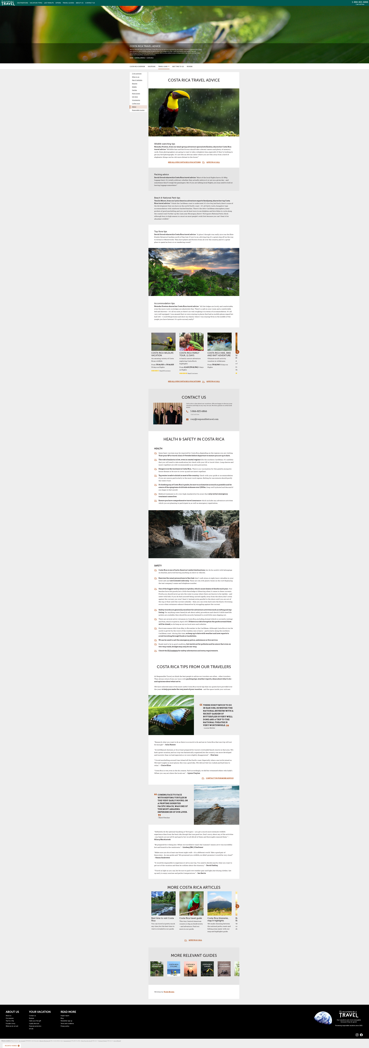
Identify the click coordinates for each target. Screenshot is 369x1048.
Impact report (65, 1015)
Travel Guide (163, 66)
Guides (68, 3)
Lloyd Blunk (117, 1041)
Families (134, 90)
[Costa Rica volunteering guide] (224, 970)
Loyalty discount (34, 1023)
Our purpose (10, 1018)
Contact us (32, 1015)
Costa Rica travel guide (190, 918)
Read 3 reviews (193, 373)
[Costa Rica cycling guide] (173, 970)
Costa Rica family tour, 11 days (189, 354)
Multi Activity (136, 93)
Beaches (134, 83)
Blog (62, 1018)
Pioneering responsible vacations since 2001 (348, 1025)
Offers (58, 3)
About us (8, 1015)
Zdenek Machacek (44, 1041)
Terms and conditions (67, 1023)
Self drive (135, 97)
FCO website (172, 651)
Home (131, 57)
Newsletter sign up (66, 1021)
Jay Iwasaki (22, 1041)
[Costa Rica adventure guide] (156, 970)
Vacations (151, 66)
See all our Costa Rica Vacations (184, 162)
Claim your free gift (35, 1021)
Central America (140, 57)
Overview (137, 66)
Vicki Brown (169, 992)
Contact (90, 3)
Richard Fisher (102, 1041)
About (79, 3)
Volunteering (136, 100)
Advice (134, 107)
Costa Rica (150, 57)
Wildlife (134, 87)
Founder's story (10, 1023)
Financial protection (35, 1026)
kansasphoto (67, 1041)
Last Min (49, 3)
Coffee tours (136, 103)
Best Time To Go (178, 66)
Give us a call (213, 162)
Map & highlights (137, 80)
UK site (31, 1028)
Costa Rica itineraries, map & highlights (218, 919)
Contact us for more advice (220, 778)
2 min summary (137, 73)
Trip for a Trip (10, 1021)
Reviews (189, 66)
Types (36, 3)
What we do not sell (12, 1026)
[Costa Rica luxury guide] (207, 970)
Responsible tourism (138, 110)
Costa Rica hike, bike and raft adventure (219, 354)
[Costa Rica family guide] (190, 970)
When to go (135, 77)
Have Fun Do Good (86, 1041)
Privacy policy (65, 1026)
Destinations (22, 3)
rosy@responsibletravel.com (204, 419)
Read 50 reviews (165, 371)
